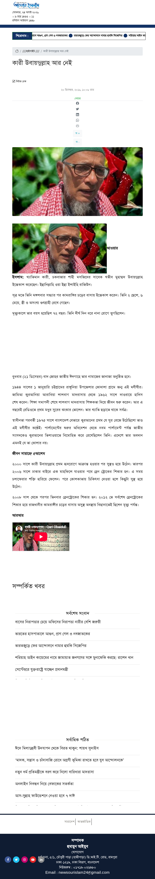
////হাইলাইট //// (30, 51)
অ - (77, 142)
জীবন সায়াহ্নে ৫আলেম (28, 453)
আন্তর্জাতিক (84, 822)
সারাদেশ (69, 822)
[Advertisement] (77, 346)
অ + (77, 133)
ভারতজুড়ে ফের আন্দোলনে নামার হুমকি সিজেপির (86, 36)
